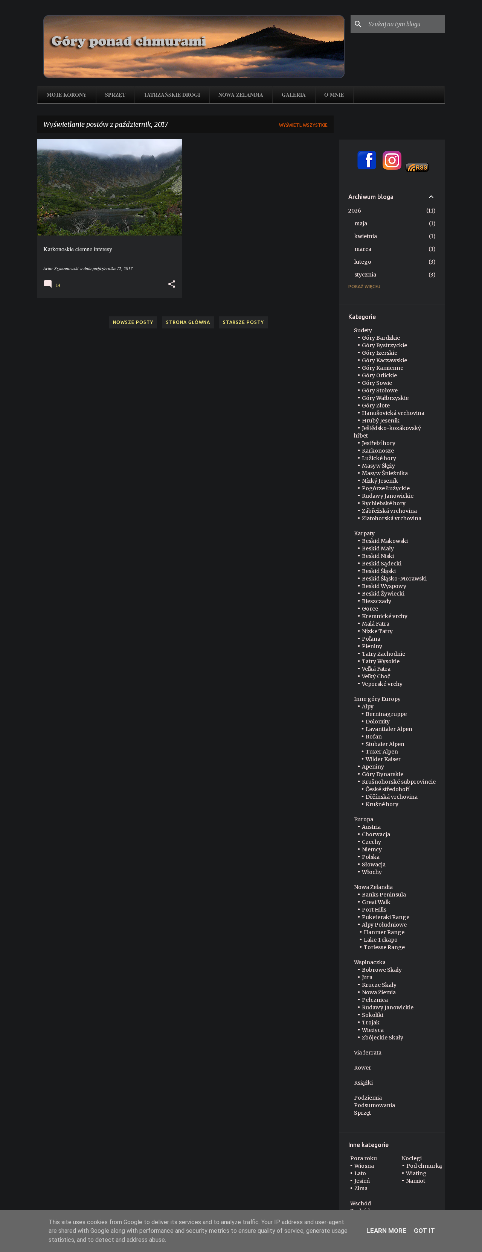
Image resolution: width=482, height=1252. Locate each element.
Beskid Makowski (385, 541)
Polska (371, 857)
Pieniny (372, 646)
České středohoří (388, 789)
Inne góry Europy (377, 699)
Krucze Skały (379, 985)
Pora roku (363, 1158)
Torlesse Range (384, 947)
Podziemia (368, 1097)
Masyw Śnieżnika (385, 473)
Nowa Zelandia (240, 95)
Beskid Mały (378, 548)
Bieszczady (376, 601)
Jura (367, 977)
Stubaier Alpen (385, 744)
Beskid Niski (378, 556)
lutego (362, 261)
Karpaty (364, 533)
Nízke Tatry (377, 631)
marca (362, 249)
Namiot (415, 1181)
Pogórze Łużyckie (386, 488)
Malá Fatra (375, 623)
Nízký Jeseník (380, 480)
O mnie (334, 95)
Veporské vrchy (382, 684)
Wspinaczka (370, 962)
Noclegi (411, 1158)
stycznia (365, 274)
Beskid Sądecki (381, 563)
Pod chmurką (424, 1165)
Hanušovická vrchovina (393, 413)
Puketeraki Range (385, 917)
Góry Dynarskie (382, 774)
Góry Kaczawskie (384, 360)
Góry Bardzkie (381, 337)
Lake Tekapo (381, 939)
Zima (361, 1188)
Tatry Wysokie (381, 661)
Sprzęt (115, 95)
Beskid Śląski (379, 571)
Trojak (371, 1022)
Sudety (363, 330)
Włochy (372, 872)
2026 (354, 210)
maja (360, 223)
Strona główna (188, 322)
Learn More (386, 1230)
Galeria (294, 95)
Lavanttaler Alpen (389, 729)
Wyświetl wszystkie (303, 125)
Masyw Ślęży (378, 465)
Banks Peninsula (384, 894)
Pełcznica (375, 1000)
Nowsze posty (133, 322)
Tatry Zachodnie (383, 653)
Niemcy (372, 849)
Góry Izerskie (379, 352)
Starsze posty (243, 322)
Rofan (374, 736)
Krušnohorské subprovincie (399, 781)
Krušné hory (382, 804)
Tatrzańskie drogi (172, 95)
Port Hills (374, 909)
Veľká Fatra (376, 669)
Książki (363, 1082)
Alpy (368, 706)
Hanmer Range (384, 932)
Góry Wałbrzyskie (385, 398)
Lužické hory (379, 458)
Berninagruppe (386, 714)
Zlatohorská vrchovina (391, 518)
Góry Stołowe (380, 390)
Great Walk (376, 902)
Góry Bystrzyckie (384, 345)
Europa (363, 819)
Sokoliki (372, 1015)
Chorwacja (376, 834)
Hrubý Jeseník (381, 420)
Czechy (371, 842)
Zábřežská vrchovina (389, 510)
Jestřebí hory (378, 443)
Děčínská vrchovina (392, 796)
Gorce (370, 608)
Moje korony (67, 95)
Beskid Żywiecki (383, 593)
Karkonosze (378, 450)
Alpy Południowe (384, 924)
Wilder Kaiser (383, 759)
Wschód (360, 1203)
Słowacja (374, 864)
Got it (424, 1230)
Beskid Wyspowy (384, 586)
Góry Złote (376, 405)
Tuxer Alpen (382, 751)
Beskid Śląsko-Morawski (394, 578)
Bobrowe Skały (382, 969)
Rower (362, 1067)
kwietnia (365, 236)
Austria (371, 827)
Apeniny (373, 766)
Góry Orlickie (379, 375)
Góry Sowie (377, 383)
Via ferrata (367, 1052)
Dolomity (378, 721)
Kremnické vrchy (384, 616)
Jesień (362, 1181)
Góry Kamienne (382, 368)
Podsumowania (374, 1105)
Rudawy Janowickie (387, 495)
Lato (360, 1173)
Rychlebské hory (384, 503)
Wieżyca (373, 1030)
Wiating (416, 1173)
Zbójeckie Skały (382, 1037)
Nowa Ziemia (379, 992)
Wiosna (364, 1165)
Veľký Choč (376, 676)
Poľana (371, 638)
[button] (171, 284)
